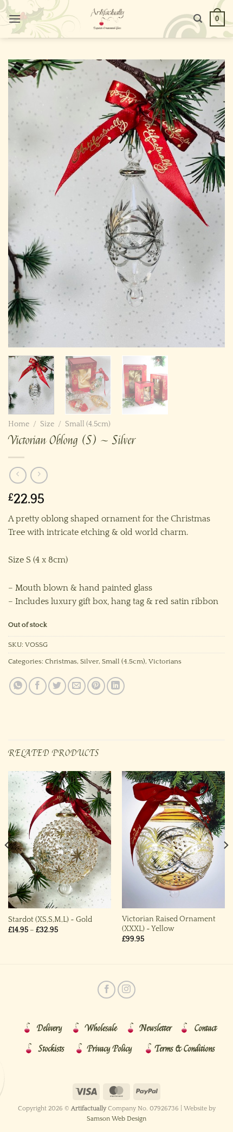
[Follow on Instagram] (126, 990)
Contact (206, 1028)
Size (47, 424)
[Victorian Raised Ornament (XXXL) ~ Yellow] (173, 839)
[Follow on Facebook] (106, 990)
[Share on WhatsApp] (18, 686)
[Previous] (26, 203)
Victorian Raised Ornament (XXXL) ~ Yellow (169, 924)
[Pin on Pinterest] (96, 686)
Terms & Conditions (185, 1048)
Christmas (61, 661)
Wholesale (101, 1028)
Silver (89, 661)
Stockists (51, 1048)
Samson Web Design (116, 1118)
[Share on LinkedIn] (116, 686)
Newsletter (156, 1028)
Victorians (165, 661)
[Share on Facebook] (38, 686)
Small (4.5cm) (88, 424)
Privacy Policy (109, 1048)
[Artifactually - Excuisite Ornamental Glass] (107, 19)
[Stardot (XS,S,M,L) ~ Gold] (59, 839)
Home (18, 424)
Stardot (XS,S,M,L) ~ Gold (50, 919)
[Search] (197, 18)
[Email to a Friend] (77, 686)
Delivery (49, 1028)
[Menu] (14, 18)
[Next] (207, 203)
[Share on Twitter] (57, 686)
